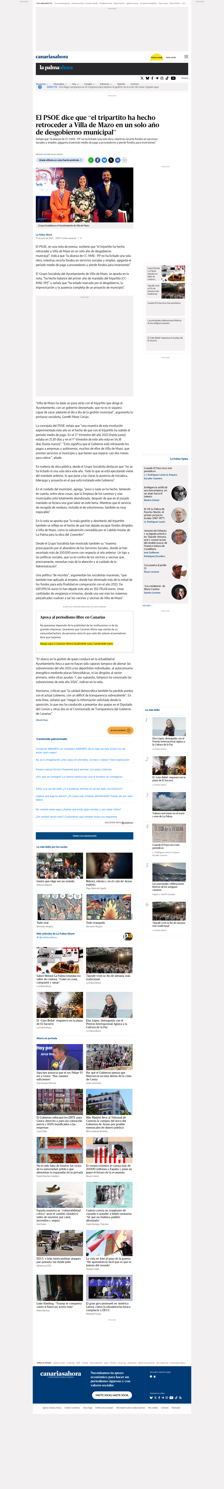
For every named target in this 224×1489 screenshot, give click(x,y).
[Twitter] (142, 78)
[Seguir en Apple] (155, 1376)
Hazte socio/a (156, 57)
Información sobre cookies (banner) (130, 1408)
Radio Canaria (163, 3)
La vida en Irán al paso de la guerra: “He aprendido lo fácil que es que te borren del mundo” (108, 1262)
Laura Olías (42, 1131)
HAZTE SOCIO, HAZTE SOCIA (112, 1395)
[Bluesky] (147, 78)
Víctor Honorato (93, 1083)
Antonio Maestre (44, 885)
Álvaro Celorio (92, 1176)
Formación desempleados (148, 3)
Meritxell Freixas (93, 1314)
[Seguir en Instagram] (166, 1397)
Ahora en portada (47, 1038)
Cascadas (85, 1363)
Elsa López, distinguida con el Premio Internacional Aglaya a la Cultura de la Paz (106, 1024)
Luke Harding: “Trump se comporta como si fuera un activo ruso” (59, 1305)
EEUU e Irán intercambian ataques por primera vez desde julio (59, 1260)
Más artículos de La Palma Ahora (56, 933)
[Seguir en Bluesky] (151, 1397)
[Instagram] (161, 78)
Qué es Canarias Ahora (52, 1408)
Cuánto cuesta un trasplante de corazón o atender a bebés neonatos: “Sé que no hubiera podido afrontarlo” (109, 1215)
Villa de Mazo (42, 720)
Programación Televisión (178, 1363)
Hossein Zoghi (92, 1269)
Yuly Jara (104, 1224)
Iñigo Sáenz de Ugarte (96, 888)
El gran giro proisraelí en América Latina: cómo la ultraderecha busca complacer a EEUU (108, 1307)
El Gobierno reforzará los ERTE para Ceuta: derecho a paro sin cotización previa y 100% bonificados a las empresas (59, 1122)
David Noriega (92, 1224)
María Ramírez (43, 1310)
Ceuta (184, 3)
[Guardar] (124, 160)
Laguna (106, 1363)
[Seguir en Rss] (180, 1397)
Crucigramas (70, 1363)
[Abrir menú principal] (186, 56)
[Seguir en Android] (151, 1376)
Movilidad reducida (106, 3)
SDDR (78, 1363)
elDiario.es (41, 1265)
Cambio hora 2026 (59, 1363)
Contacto (135, 84)
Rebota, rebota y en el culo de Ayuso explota (109, 882)
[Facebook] (152, 78)
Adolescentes (132, 1363)
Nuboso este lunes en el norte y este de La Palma (168, 815)
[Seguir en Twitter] (155, 1397)
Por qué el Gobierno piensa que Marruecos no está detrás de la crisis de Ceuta (109, 1076)
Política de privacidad (104, 1408)
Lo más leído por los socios (52, 846)
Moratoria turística (77, 3)
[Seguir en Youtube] (171, 1397)
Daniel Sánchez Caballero (48, 1176)
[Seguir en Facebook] (159, 1397)
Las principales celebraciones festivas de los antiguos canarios (164, 321)
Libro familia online (162, 1363)
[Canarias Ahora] (60, 1374)
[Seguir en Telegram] (163, 1397)
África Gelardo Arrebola (96, 1131)
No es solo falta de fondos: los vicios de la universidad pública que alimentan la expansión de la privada (60, 1169)
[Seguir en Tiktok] (176, 1397)
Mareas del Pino (174, 3)
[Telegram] (156, 78)
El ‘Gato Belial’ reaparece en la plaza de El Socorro (60, 1022)
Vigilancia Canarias (132, 3)
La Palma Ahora (44, 234)
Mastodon (176, 1408)
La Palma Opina (179, 458)
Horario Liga (122, 1363)
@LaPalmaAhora (48, 937)
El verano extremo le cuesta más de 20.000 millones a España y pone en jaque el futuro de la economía (109, 1169)
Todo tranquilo (95, 922)
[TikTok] (167, 78)
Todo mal (42, 922)
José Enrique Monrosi (46, 1083)
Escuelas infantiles (92, 3)
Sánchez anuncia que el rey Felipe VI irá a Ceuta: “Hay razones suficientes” (60, 1076)
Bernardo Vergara (45, 926)
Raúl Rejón (41, 1224)
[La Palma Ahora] (56, 68)
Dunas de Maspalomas (62, 3)
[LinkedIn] (118, 160)
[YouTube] (173, 78)
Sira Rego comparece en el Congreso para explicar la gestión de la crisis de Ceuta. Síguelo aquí (109, 86)
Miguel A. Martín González (163, 894)
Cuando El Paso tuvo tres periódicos (164, 303)
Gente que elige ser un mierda (55, 881)
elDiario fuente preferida (146, 1363)
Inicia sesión (171, 57)
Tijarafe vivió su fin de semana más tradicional (108, 977)
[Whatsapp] (91, 160)
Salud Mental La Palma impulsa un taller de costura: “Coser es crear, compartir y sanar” (59, 979)
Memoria (113, 1363)
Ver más (146, 605)
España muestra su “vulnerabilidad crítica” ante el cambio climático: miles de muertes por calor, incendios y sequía (59, 1215)
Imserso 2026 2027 (96, 1363)
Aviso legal (87, 1408)
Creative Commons (72, 1408)
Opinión (121, 84)
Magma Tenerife (119, 3)
